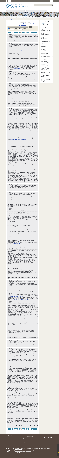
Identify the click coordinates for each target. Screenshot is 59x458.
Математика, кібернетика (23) (47, 56)
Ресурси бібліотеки (13, 19)
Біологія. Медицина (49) (45, 30)
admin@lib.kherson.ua (27, 451)
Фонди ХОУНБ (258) (44, 26)
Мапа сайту (23, 442)
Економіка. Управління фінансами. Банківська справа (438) (45, 58)
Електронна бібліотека (43, 10)
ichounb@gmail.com (18, 451)
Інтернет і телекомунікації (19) (45, 38)
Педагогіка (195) (44, 67)
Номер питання (22, 28)
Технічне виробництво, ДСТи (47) (45, 80)
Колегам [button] (44, 16)
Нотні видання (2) (44, 65)
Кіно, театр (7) (43, 48)
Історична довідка (9, 437)
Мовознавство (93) (44, 61)
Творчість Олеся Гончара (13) (46, 29)
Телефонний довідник (16, 453)
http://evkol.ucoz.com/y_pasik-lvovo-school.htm (19, 299)
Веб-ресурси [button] (51, 16)
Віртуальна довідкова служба (20, 10)
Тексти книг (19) (44, 77)
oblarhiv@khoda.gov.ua (22, 50)
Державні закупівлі (44, 441)
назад (10, 32)
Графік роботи (8, 439)
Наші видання (24, 439)
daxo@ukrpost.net (13, 50)
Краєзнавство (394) (44, 73)
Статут (42, 439)
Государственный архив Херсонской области (21, 49)
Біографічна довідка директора (47, 439)
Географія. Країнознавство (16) (45, 34)
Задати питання (22, 25)
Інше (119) (43, 81)
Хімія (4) (42, 45)
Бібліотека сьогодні (9, 438)
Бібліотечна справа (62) (45, 53)
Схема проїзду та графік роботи (18, 452)
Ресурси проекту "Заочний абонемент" (29, 440)
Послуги (7, 442)
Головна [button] (31, 16)
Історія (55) (43, 39)
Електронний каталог (10, 10)
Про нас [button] (56, 16)
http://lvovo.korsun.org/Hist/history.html (15, 296)
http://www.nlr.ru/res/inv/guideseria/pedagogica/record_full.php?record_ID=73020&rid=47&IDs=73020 (19, 275)
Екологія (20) (43, 46)
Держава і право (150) (45, 35)
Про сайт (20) (43, 27)
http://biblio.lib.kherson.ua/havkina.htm (14, 346)
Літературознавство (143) (46, 54)
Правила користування (10, 440)
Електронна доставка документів (32, 10)
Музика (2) (43, 64)
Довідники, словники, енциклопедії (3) (45, 76)
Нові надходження (24, 439)
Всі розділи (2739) (44, 23)
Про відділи (8, 443)
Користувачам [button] (38, 16)
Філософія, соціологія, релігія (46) (45, 43)
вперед (35, 32)
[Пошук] (52, 5)
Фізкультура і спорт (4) (45, 41)
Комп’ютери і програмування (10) (45, 50)
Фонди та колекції (9, 441)
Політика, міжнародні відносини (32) (45, 69)
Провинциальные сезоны (15, 68)
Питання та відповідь (13, 28)
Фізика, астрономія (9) (45, 72)
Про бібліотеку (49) (44, 24)
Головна (7, 19)
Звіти (42, 440)
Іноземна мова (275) (45, 62)
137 (31, 32)
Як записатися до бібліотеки (11, 439)
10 (28, 32)
